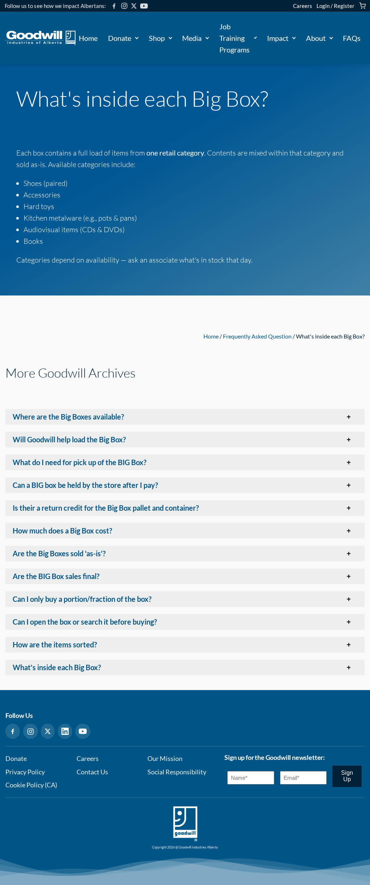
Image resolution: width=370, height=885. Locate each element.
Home (88, 38)
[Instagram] (124, 5)
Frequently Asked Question (257, 336)
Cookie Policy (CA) (31, 785)
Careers (302, 6)
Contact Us (92, 772)
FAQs (352, 38)
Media (192, 38)
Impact (277, 38)
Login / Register (335, 6)
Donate (119, 38)
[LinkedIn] (65, 731)
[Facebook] (114, 6)
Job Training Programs (234, 38)
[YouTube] (144, 6)
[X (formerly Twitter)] (134, 6)
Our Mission (164, 758)
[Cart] (362, 6)
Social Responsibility (176, 772)
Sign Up (347, 776)
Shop (157, 38)
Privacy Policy (25, 772)
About (316, 38)
